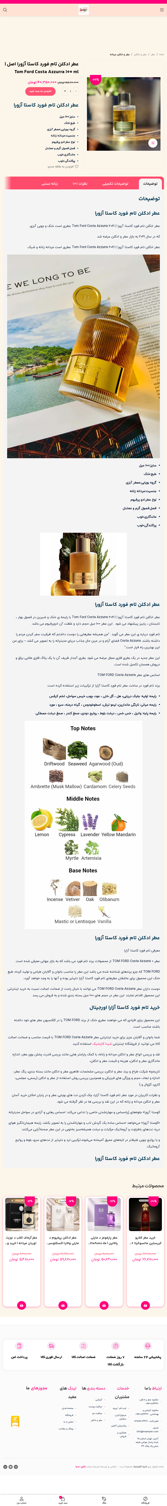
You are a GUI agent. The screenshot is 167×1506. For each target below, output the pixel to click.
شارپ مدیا (81, 1467)
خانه (161, 54)
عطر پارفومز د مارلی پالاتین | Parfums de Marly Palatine (104, 1243)
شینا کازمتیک (102, 1044)
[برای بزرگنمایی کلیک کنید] (152, 143)
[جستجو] (5, 10)
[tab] (150, 184)
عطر (153, 54)
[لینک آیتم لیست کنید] (119, 1408)
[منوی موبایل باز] (162, 10)
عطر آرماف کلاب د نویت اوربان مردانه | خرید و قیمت (21, 1243)
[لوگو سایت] (83, 9)
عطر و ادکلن (140, 54)
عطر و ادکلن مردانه (120, 54)
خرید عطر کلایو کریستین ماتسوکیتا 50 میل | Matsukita (145, 1243)
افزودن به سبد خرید (40, 91)
